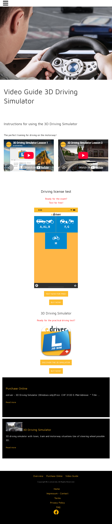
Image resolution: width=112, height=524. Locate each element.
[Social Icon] (56, 512)
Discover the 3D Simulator (56, 362)
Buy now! (56, 302)
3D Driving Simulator (37, 429)
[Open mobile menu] (5, 3)
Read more (11, 402)
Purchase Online (16, 388)
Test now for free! (56, 294)
